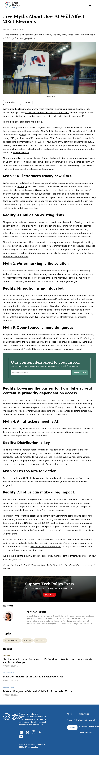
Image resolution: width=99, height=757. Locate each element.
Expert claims (85, 478)
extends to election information (46, 546)
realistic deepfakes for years (49, 183)
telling (23, 134)
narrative (50, 317)
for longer (22, 186)
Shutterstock (49, 96)
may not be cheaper (38, 197)
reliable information (34, 519)
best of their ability (40, 543)
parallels (7, 309)
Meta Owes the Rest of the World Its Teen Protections (33, 676)
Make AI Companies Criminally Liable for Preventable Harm (37, 691)
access (25, 464)
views (70, 317)
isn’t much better (21, 152)
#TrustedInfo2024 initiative (44, 523)
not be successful (58, 432)
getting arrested (30, 131)
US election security (80, 162)
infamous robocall (11, 349)
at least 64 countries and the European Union (47, 112)
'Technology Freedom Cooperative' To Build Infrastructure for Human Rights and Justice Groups (47, 660)
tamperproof (47, 281)
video (24, 208)
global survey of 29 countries (29, 138)
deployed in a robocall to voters (73, 457)
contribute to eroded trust (15, 256)
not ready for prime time (15, 277)
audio (13, 208)
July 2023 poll (39, 141)
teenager (12, 432)
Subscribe (80, 372)
